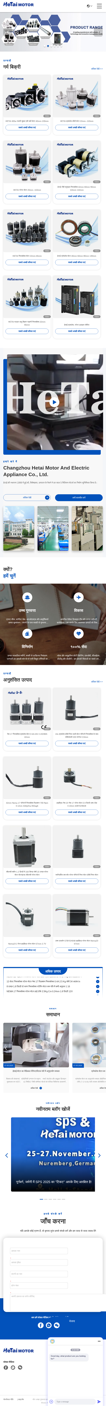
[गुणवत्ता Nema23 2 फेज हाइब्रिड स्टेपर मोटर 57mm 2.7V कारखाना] (27, 916)
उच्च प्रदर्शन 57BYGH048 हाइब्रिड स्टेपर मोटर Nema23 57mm (76, 942)
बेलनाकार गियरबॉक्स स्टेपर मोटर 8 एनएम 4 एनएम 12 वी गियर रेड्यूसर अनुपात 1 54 (40, 989)
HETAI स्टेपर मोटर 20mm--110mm (27, 190)
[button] (45, 46)
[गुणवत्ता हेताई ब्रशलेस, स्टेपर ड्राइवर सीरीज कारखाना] (76, 297)
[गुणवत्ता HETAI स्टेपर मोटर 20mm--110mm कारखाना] (27, 162)
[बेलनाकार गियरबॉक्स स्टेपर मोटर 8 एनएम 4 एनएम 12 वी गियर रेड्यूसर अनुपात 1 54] (97, 988)
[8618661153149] (48, 1325)
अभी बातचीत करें (78, 497)
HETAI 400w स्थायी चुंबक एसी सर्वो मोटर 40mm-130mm (27, 121)
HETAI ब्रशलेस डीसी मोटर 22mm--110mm (76, 121)
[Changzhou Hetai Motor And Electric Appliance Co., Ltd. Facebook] (5, 1367)
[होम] (18, 1354)
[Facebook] (40, 1325)
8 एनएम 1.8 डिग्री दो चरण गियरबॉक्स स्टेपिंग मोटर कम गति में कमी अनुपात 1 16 (38, 979)
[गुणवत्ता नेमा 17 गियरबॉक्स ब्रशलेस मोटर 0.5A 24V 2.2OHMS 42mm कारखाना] (27, 709)
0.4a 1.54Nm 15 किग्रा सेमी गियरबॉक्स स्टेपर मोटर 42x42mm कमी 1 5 (37, 994)
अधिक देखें (97, 69)
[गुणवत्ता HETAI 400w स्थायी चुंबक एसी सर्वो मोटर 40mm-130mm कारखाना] (27, 96)
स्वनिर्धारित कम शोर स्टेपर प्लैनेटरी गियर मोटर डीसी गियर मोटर (76, 875)
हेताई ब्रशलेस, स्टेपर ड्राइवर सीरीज (76, 325)
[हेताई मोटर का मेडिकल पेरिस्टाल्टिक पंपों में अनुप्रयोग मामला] (36, 1045)
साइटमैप (21, 1399)
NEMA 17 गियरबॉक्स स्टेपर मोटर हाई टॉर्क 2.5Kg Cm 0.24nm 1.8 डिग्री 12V (40, 984)
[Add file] (51, 1402)
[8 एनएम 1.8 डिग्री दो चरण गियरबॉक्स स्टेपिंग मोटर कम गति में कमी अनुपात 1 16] (97, 979)
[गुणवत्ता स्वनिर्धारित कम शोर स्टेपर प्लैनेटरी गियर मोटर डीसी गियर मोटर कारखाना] (76, 847)
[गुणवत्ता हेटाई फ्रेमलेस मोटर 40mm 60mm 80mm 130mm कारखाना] (76, 231)
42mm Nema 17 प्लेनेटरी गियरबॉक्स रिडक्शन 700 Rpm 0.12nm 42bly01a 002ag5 (27, 804)
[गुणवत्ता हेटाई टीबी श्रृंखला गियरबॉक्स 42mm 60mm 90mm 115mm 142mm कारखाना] (76, 162)
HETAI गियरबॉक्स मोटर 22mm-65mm (27, 256)
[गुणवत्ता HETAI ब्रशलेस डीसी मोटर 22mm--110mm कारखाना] (76, 96)
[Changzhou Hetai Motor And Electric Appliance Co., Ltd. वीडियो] (54, 402)
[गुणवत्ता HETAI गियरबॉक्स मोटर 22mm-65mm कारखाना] (27, 231)
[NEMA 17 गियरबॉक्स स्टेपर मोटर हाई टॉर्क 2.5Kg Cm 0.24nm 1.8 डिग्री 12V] (97, 984)
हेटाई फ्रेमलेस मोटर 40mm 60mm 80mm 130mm (76, 256)
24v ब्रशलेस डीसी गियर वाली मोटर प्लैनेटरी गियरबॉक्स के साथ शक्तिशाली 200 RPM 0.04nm (76, 735)
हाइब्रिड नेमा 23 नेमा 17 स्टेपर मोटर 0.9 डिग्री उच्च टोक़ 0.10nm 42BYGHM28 (77, 804)
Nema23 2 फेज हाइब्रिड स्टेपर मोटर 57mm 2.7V (27, 944)
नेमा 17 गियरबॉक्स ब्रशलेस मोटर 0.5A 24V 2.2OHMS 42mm (27, 735)
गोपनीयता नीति (8, 1399)
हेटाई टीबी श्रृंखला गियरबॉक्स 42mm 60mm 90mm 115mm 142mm (77, 188)
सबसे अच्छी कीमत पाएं (27, 127)
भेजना (72, 1321)
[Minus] (99, 1341)
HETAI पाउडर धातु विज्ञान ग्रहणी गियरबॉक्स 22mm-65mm (27, 323)
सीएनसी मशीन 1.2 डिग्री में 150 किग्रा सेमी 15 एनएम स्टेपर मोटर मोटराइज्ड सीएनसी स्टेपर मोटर (27, 873)
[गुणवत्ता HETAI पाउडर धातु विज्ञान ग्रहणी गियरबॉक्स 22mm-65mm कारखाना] (27, 297)
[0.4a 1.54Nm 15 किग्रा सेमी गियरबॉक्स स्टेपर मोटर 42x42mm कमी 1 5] (97, 993)
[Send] (99, 1402)
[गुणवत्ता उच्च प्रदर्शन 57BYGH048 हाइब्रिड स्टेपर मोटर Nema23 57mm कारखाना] (76, 916)
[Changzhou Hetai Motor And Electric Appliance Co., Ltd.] (18, 6)
